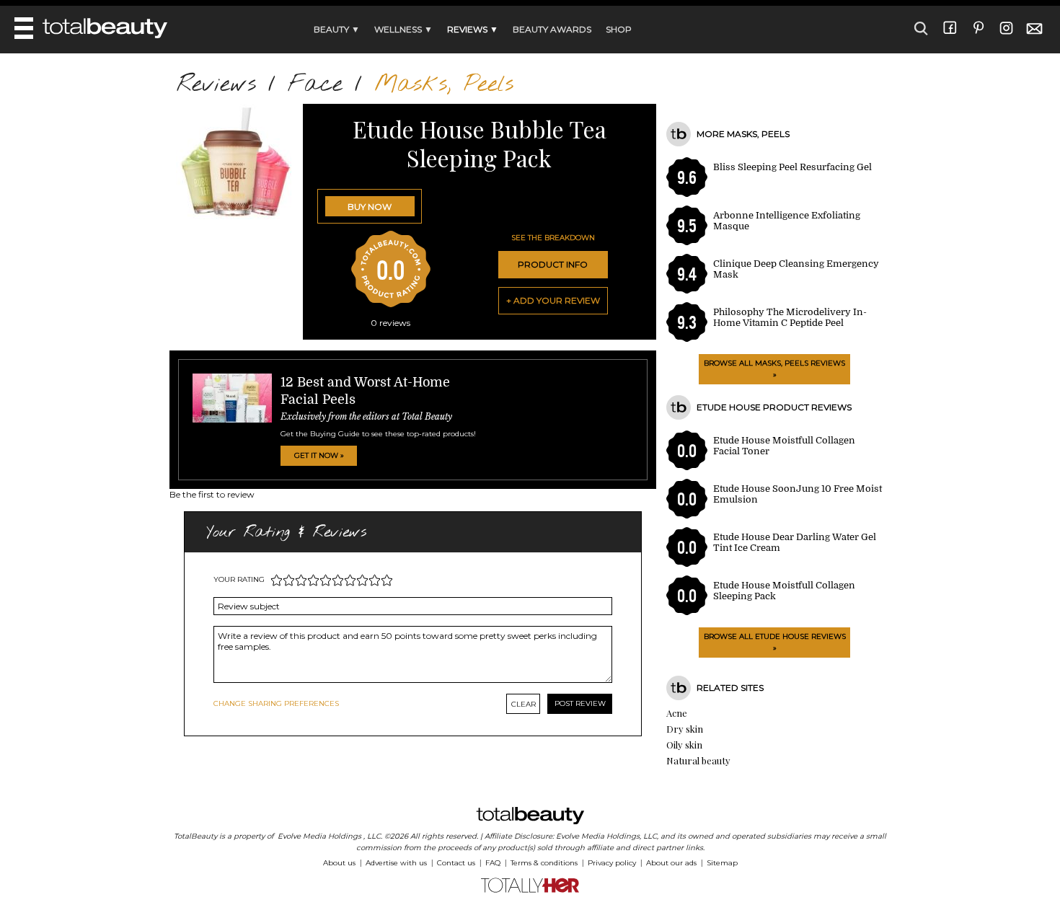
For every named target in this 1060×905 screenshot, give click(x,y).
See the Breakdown (553, 237)
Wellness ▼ (403, 29)
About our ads (671, 863)
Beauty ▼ (337, 29)
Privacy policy (612, 863)
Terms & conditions (544, 863)
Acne (676, 713)
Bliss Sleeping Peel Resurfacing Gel (792, 167)
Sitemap (722, 863)
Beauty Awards (552, 29)
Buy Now (370, 206)
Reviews (216, 84)
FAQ (492, 863)
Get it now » (319, 455)
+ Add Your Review (553, 300)
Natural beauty (698, 760)
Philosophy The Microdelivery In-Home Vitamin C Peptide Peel (790, 317)
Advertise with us (396, 863)
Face (315, 84)
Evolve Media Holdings (319, 836)
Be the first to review (212, 494)
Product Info (553, 264)
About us (339, 863)
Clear (523, 704)
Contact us (456, 863)
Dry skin (684, 729)
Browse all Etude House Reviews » (775, 642)
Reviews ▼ (472, 29)
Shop (619, 29)
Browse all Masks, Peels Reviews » (774, 368)
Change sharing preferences (276, 703)
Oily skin (684, 744)
